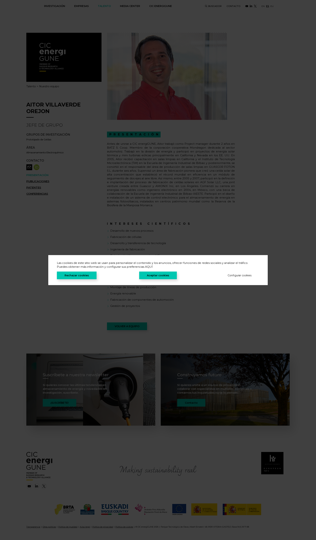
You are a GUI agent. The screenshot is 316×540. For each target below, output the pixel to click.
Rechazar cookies (77, 275)
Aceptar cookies (158, 275)
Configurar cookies (239, 275)
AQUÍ (149, 266)
